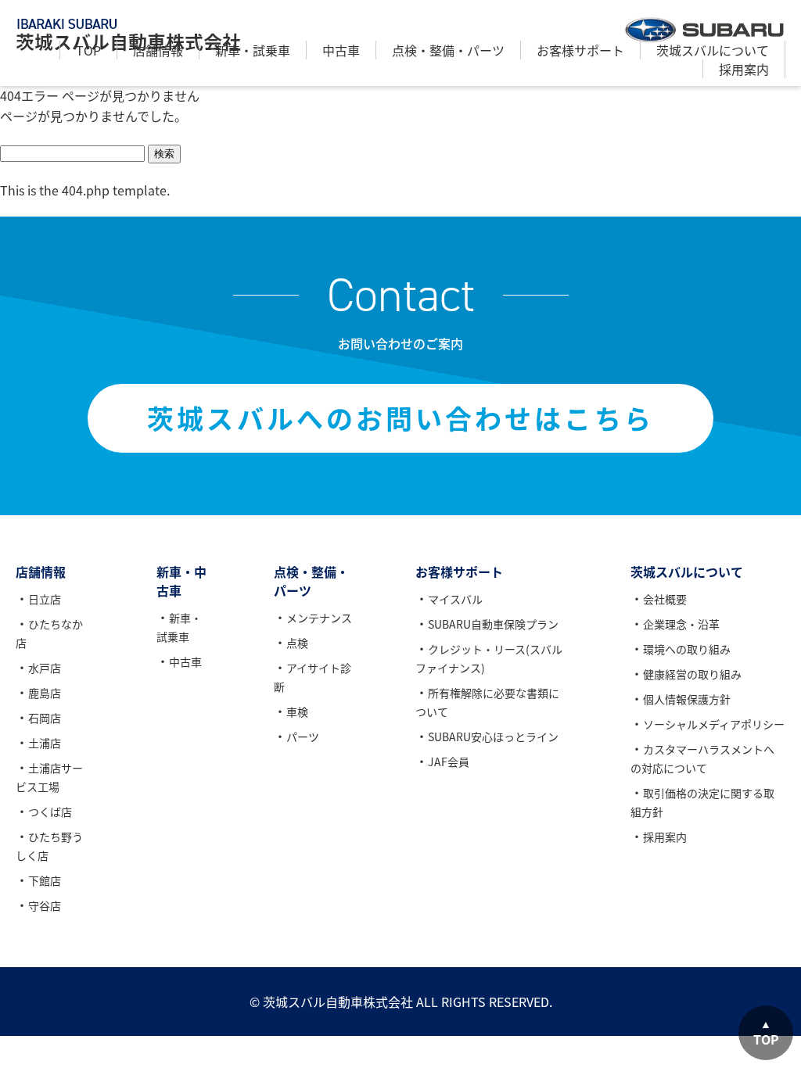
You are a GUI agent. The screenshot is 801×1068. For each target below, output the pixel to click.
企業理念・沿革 (681, 624)
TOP (88, 50)
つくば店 (50, 811)
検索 (164, 153)
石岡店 (44, 718)
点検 (297, 642)
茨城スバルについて (712, 50)
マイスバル (455, 599)
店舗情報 (158, 50)
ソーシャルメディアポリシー (714, 724)
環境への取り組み (687, 649)
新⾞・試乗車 (252, 50)
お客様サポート (580, 50)
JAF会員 (448, 761)
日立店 (44, 599)
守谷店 (44, 905)
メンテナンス (319, 617)
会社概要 (665, 599)
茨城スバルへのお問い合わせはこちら (400, 418)
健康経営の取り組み (692, 674)
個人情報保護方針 (687, 699)
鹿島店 (44, 693)
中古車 (341, 50)
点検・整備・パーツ (448, 50)
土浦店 (44, 743)
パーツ (302, 736)
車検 (297, 711)
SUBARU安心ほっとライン (493, 736)
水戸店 (44, 668)
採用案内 (744, 68)
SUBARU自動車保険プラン (493, 624)
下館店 (44, 880)
